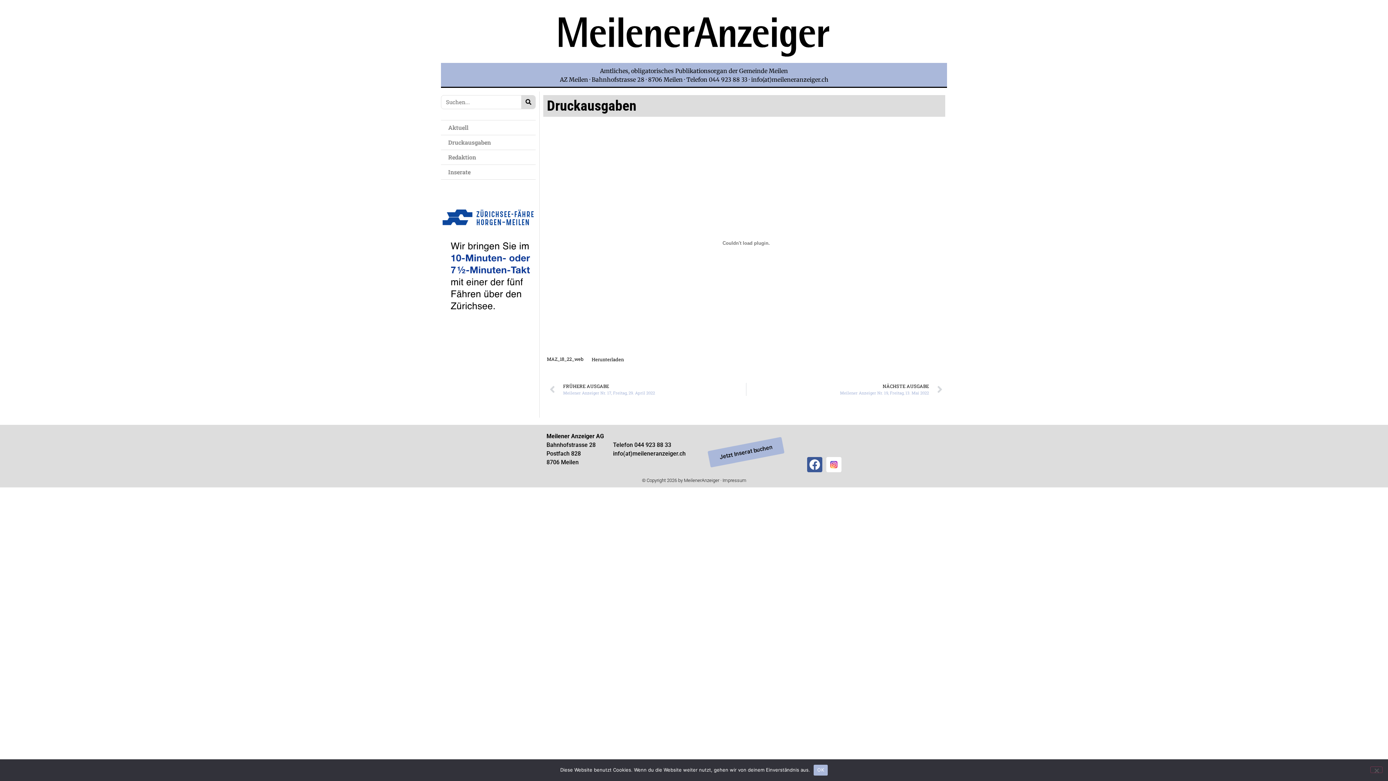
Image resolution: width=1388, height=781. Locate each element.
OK (820, 770)
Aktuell (458, 127)
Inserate (459, 172)
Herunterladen (608, 359)
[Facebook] (814, 464)
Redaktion (462, 157)
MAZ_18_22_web (565, 359)
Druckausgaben (469, 142)
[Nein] (1376, 770)
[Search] (528, 102)
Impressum (734, 480)
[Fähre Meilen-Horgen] (488, 326)
